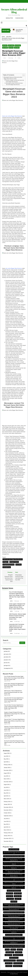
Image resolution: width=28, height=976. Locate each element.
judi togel (16, 47)
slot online (18, 564)
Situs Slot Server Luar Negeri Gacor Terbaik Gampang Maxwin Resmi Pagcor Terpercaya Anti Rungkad (14, 946)
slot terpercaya (6, 567)
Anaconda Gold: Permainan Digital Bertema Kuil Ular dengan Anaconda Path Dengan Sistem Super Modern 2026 (17, 628)
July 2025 (6, 776)
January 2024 (7, 804)
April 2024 (6, 795)
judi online (17, 45)
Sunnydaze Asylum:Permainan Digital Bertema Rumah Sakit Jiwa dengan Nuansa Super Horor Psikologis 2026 (14, 735)
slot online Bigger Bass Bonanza (14, 268)
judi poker (5, 47)
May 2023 (6, 824)
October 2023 (7, 812)
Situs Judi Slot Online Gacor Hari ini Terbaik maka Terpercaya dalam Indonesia (14, 923)
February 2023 (7, 832)
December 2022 (7, 838)
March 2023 (6, 829)
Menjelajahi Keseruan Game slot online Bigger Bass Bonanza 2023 (13, 78)
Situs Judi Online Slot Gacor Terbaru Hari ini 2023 (14, 912)
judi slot (11, 47)
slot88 (13, 949)
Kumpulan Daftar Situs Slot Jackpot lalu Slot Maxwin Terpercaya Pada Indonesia (13, 905)
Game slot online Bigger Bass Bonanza (12, 116)
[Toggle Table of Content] (22, 75)
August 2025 (6, 773)
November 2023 (7, 810)
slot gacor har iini (14, 957)
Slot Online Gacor (18, 963)
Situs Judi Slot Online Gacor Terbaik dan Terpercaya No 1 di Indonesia (13, 927)
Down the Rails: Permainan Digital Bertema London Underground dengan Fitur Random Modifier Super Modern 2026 (13, 706)
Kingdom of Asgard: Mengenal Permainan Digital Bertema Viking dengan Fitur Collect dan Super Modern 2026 (14, 714)
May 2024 (6, 793)
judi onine (9, 896)
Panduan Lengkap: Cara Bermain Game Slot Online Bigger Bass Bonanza (15, 81)
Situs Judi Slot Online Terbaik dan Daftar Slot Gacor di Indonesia (14, 931)
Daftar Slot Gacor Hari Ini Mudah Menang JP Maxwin (14, 879)
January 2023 (7, 835)
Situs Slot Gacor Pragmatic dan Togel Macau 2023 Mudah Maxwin (14, 942)
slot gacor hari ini (14, 561)
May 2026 (6, 759)
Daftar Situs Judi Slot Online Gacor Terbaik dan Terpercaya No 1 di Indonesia (13, 871)
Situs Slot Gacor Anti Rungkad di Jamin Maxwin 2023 (14, 938)
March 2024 (6, 798)
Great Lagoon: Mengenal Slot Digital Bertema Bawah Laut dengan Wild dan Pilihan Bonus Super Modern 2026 (14, 685)
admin (4, 58)
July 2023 (6, 818)
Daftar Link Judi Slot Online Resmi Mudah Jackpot (14, 856)
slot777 (19, 949)
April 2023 (6, 827)
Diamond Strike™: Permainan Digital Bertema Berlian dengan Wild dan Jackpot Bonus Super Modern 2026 (14, 721)
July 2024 (6, 787)
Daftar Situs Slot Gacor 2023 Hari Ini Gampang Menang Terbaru (13, 875)
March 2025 (6, 778)
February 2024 (7, 801)
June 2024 (6, 790)
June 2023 (6, 821)
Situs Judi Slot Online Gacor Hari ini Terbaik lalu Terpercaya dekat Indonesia (14, 920)
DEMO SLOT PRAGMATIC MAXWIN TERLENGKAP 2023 (13, 883)
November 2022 (7, 841)
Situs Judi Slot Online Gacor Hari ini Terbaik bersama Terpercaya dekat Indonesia (14, 916)
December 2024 (7, 781)
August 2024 (6, 784)
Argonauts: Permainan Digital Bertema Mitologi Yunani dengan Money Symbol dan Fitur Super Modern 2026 (14, 728)
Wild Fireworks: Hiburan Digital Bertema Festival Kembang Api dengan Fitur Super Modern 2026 (13, 692)
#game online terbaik (13, 849)
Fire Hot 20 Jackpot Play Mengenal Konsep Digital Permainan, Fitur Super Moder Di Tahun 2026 (14, 742)
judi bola (5, 45)
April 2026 (6, 761)
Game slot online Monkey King (14, 890)
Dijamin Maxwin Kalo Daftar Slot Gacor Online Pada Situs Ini (13, 887)
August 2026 (6, 753)
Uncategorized (7, 668)
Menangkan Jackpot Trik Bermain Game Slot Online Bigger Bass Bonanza (14, 84)
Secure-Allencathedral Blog (14, 11)
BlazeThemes (15, 973)
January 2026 (7, 767)
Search (22, 642)
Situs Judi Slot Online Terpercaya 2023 (14, 934)
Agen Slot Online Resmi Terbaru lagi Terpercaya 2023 (14, 853)
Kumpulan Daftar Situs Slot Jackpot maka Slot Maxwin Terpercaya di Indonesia (14, 909)
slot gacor (5, 561)
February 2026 (7, 764)
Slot (7, 949)
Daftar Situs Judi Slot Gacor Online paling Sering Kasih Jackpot (14, 863)
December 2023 (7, 807)
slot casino (18, 952)
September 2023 (7, 815)
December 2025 (7, 770)
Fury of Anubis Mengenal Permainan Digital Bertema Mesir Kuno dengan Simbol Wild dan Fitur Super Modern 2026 (19, 30)
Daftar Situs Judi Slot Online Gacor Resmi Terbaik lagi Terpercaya (14, 867)
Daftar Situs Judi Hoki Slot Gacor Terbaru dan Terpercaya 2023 (14, 859)
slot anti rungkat (9, 952)
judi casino (11, 45)
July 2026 (6, 756)
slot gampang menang (8, 564)
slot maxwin (20, 960)
